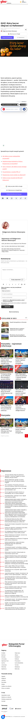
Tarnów (17, 665)
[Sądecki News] (11, 708)
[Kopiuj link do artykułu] (21, 198)
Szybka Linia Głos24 (6, 686)
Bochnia (3, 655)
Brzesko (3, 657)
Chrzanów (3, 659)
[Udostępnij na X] (16, 198)
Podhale (17, 659)
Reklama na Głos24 (6, 697)
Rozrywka (5, 415)
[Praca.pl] (4, 708)
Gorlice (3, 663)
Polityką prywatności (7, 301)
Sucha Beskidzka (19, 663)
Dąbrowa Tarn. (5, 661)
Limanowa (4, 665)
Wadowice (17, 667)
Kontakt (3, 701)
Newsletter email (5, 695)
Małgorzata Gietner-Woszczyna (10, 31)
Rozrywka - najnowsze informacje (11, 344)
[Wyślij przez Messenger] (7, 198)
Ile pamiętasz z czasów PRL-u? (11, 172)
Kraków (3, 653)
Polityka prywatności (6, 699)
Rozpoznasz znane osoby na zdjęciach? (14, 175)
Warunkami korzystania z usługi (17, 300)
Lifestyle (3, 680)
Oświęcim (17, 657)
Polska (3, 684)
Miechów (3, 667)
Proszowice (17, 661)
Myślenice (3, 669)
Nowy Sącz (17, 653)
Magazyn (3, 678)
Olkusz (16, 655)
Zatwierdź (7, 306)
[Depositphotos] (18, 708)
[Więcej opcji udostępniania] (25, 198)
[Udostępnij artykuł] (25, 29)
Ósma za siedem (5, 688)
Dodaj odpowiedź (16, 279)
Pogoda (3, 676)
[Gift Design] (4, 711)
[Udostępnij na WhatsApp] (12, 198)
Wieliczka (17, 669)
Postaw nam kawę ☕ (7, 37)
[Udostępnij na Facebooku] (3, 198)
